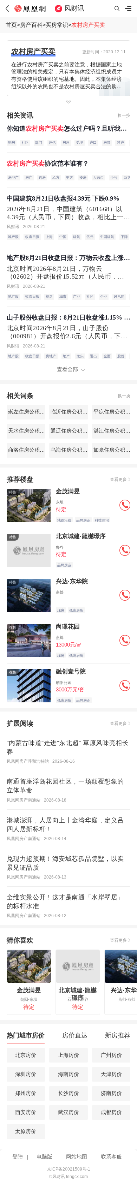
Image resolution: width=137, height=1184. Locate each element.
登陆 (17, 1157)
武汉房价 (68, 1112)
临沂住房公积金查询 (73, 412)
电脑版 (44, 1157)
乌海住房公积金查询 (73, 450)
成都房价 (111, 1112)
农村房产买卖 (88, 25)
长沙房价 (68, 1093)
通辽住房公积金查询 (73, 431)
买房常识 (57, 25)
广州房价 (111, 1055)
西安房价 (25, 1112)
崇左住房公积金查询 (31, 412)
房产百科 (31, 25)
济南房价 (111, 1093)
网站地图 (76, 1157)
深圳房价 (25, 1074)
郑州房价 (25, 1093)
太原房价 (25, 1131)
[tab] (25, 1037)
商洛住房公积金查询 (31, 450)
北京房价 (25, 1055)
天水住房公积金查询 (31, 431)
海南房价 (68, 1074)
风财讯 (74, 8)
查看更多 (118, 479)
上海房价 (68, 1055)
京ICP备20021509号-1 (68, 1169)
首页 (11, 25)
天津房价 (111, 1074)
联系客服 (111, 1157)
